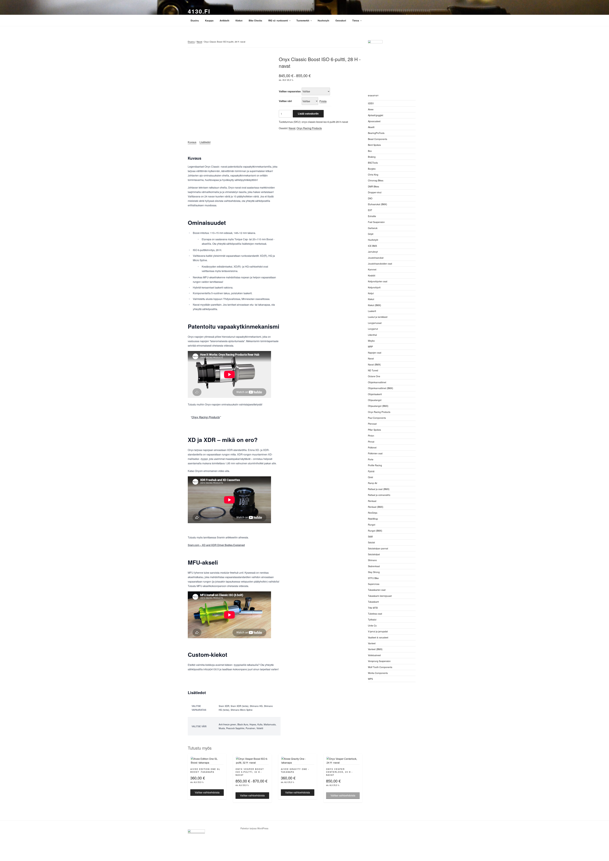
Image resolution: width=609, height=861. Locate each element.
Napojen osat (374, 352)
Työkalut (372, 619)
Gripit (370, 233)
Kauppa (209, 20)
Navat (199, 41)
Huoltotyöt (323, 20)
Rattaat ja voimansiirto (379, 495)
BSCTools (373, 162)
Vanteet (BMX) (375, 649)
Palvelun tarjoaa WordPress (254, 828)
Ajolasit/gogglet (375, 115)
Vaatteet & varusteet (378, 637)
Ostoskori (340, 20)
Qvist (370, 477)
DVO (370, 198)
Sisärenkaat (374, 566)
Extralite (372, 216)
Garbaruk (372, 228)
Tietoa (355, 20)
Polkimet (372, 447)
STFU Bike (373, 578)
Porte (370, 459)
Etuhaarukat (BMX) (377, 204)
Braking (372, 156)
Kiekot (239, 20)
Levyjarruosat (375, 323)
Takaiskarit (373, 601)
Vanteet (372, 643)
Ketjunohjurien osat (377, 281)
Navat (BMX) (374, 364)
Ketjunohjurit (374, 287)
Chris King (373, 174)
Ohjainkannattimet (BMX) (380, 388)
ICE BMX (372, 245)
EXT (370, 210)
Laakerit (372, 311)
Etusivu (195, 20)
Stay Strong (374, 572)
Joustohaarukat (375, 257)
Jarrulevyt (373, 251)
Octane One (374, 376)
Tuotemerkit (302, 20)
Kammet (372, 269)
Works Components (378, 673)
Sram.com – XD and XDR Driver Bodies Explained (216, 545)
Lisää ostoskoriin (308, 113)
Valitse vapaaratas (290, 91)
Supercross (373, 584)
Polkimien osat (375, 453)
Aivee (370, 109)
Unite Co (372, 625)
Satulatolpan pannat (378, 548)
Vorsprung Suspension (379, 661)
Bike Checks (255, 20)
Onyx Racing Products (309, 128)
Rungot (371, 524)
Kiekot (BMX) (374, 305)
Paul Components (377, 417)
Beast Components (377, 139)
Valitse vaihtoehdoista (207, 792)
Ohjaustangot (374, 400)
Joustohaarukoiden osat (380, 263)
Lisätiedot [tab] (205, 142)
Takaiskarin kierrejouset (380, 595)
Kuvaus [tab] (192, 142)
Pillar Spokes (374, 429)
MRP (370, 346)
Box (370, 150)
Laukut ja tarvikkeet (377, 316)
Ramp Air (372, 483)
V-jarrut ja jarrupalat (378, 631)
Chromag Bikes (375, 180)
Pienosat (372, 423)
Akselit (371, 127)
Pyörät (371, 471)
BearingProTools (376, 133)
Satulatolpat (374, 554)
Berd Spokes (374, 144)
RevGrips (372, 512)
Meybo (371, 340)
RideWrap (373, 518)
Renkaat (372, 501)
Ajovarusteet (374, 121)
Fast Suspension (376, 222)
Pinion (371, 435)
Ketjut (371, 293)
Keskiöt (371, 275)
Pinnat (371, 441)
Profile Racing (375, 465)
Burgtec (372, 168)
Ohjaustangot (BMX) (378, 405)
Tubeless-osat (375, 613)
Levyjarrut (373, 328)
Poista (323, 101)
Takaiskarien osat (377, 589)
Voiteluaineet (374, 655)
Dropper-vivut (374, 192)
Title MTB (373, 607)
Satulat (371, 542)
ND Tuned (373, 370)
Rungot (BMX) (375, 530)
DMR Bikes (373, 186)
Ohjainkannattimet (377, 382)
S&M (370, 536)
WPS (370, 678)
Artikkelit (224, 20)
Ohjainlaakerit (375, 394)
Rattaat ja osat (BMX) (379, 489)
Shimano (372, 560)
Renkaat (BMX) (375, 506)
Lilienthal (372, 334)
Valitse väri (285, 101)
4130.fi (199, 11)
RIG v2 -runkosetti (278, 20)
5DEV (371, 103)
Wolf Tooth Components (380, 667)
